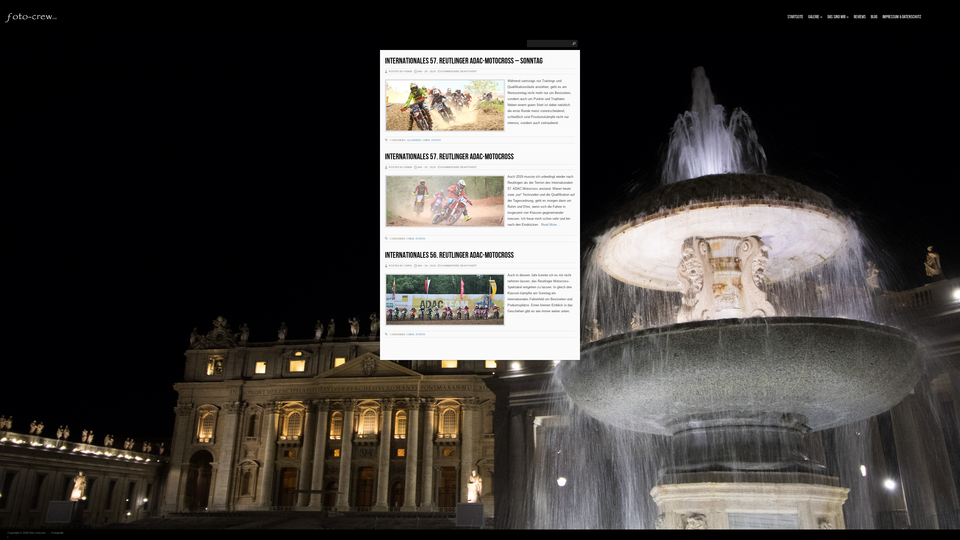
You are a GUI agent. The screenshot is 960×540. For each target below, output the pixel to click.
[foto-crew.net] (31, 17)
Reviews (860, 17)
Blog (874, 17)
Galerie (815, 17)
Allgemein (414, 140)
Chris (426, 140)
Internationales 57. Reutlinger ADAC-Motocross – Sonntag (463, 61)
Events (436, 140)
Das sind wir (838, 17)
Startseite (795, 17)
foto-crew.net (37, 532)
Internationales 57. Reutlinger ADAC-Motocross (449, 157)
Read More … (549, 224)
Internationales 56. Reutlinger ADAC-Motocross (449, 255)
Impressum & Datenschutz (901, 17)
